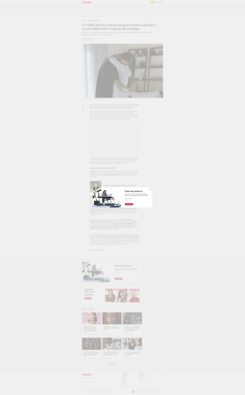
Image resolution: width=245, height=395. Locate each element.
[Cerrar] (150, 189)
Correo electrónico (128, 198)
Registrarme (129, 204)
